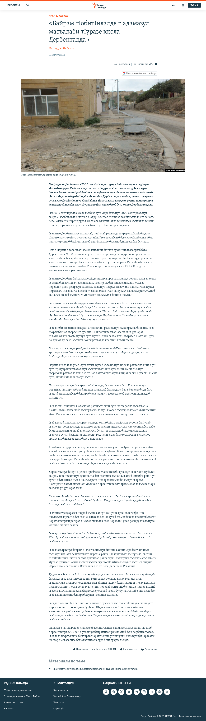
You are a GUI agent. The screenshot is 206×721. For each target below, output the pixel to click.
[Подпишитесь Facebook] (114, 692)
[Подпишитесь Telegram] (137, 692)
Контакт (8, 708)
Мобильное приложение (18, 690)
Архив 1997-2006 (13, 702)
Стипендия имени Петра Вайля (22, 696)
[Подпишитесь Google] (106, 692)
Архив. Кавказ (58, 16)
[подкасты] (183, 5)
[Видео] (173, 5)
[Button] (122, 64)
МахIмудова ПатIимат (61, 48)
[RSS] (152, 692)
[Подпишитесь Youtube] (129, 692)
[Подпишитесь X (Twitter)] (121, 692)
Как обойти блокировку (67, 696)
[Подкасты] (159, 692)
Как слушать (60, 690)
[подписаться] (167, 692)
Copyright (58, 708)
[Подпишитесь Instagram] (144, 692)
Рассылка (58, 702)
